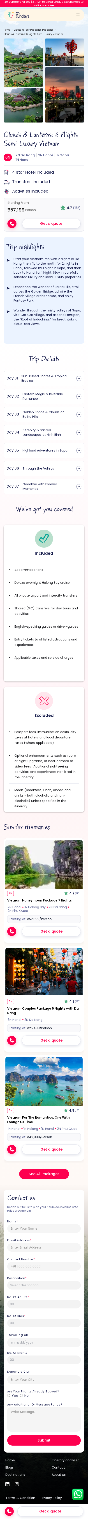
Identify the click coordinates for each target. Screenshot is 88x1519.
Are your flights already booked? (33, 1391)
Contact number (21, 1259)
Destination (17, 1278)
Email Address (19, 1240)
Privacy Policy (51, 1498)
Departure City (18, 1372)
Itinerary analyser (65, 1460)
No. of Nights (17, 1353)
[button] (78, 14)
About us (59, 1474)
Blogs (9, 1467)
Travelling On (17, 1335)
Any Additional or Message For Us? (34, 1404)
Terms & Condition (20, 1498)
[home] (17, 13)
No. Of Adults (18, 1297)
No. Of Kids (16, 1316)
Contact (58, 1467)
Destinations (15, 1474)
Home (7, 30)
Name (12, 1221)
